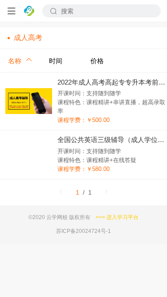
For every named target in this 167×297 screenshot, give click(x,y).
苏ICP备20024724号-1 (83, 231)
